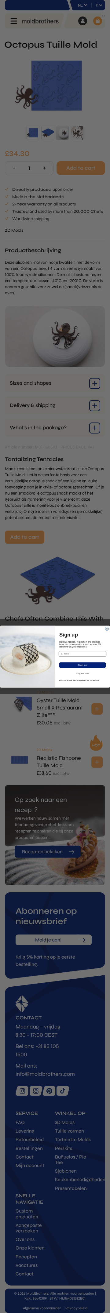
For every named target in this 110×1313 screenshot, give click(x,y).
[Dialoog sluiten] (106, 628)
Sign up (82, 665)
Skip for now (82, 673)
